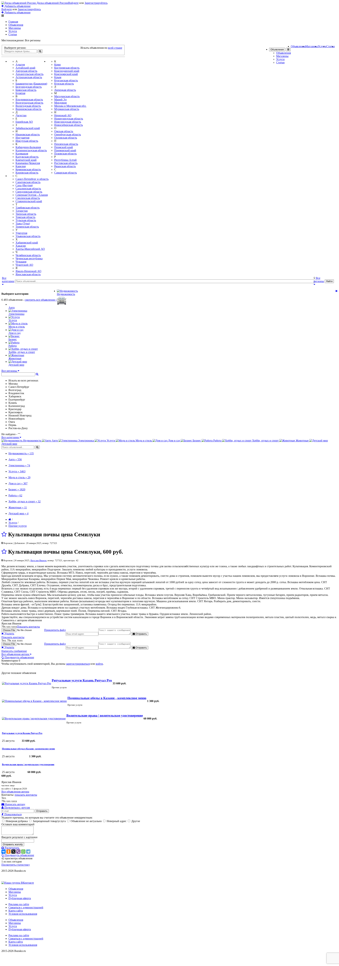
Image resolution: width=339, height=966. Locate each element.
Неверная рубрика (16, 821)
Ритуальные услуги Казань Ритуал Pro (82, 680)
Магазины (14, 27)
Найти (329, 281)
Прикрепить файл (55, 630)
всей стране (115, 47)
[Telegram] (28, 851)
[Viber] (18, 851)
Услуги (12, 31)
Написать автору (14, 804)
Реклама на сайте (18, 904)
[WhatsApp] (23, 851)
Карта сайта (15, 910)
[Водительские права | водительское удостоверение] (34, 718)
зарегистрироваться (78, 663)
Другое (135, 821)
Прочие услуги (17, 525)
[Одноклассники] (8, 851)
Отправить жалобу (13, 844)
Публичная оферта (19, 898)
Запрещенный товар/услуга (49, 821)
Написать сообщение (14, 651)
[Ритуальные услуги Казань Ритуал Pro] (26, 683)
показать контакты (26, 794)
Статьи (12, 34)
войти (99, 663)
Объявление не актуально (86, 821)
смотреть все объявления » (41, 299)
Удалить (9, 633)
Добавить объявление (17, 6)
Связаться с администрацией (25, 907)
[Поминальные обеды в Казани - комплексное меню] (34, 701)
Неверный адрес (116, 821)
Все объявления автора (15, 791)
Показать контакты (28, 626)
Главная (13, 21)
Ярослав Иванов (38, 560)
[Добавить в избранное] (4, 534)
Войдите (73, 2)
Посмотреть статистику (15, 864)
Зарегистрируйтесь (96, 2)
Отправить (141, 634)
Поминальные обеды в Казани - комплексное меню (106, 698)
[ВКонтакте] (3, 851)
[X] (13, 851)
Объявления (15, 24)
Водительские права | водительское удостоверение (104, 715)
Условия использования (22, 913)
